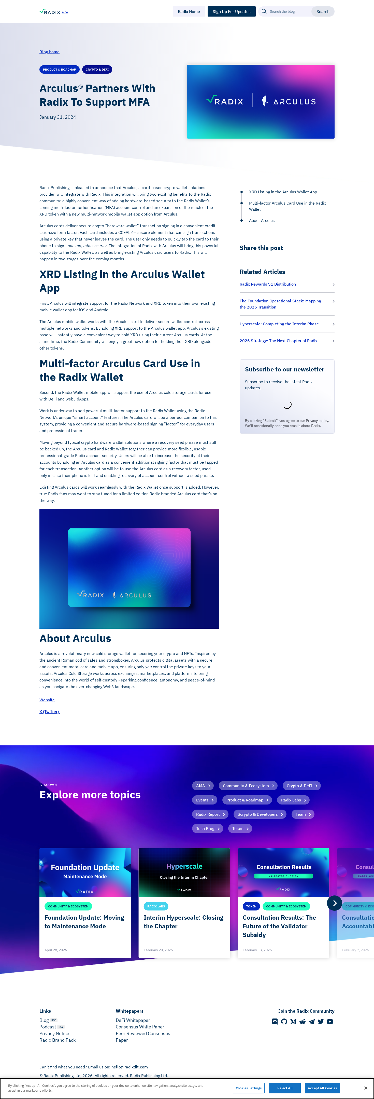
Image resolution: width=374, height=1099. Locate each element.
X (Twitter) (49, 711)
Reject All (285, 1088)
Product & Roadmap (244, 799)
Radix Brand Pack (57, 1040)
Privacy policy (317, 420)
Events (202, 799)
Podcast (47, 1027)
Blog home (49, 51)
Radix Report (208, 814)
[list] (187, 903)
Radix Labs (291, 799)
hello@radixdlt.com (129, 1066)
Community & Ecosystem (246, 785)
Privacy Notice (54, 1033)
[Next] (334, 903)
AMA (200, 785)
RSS (53, 1020)
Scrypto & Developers (258, 814)
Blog (44, 1020)
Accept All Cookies (322, 1088)
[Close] (365, 1088)
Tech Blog (205, 828)
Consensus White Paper (140, 1027)
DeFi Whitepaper (133, 1020)
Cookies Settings (249, 1088)
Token (237, 828)
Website (47, 699)
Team (301, 814)
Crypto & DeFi (299, 785)
